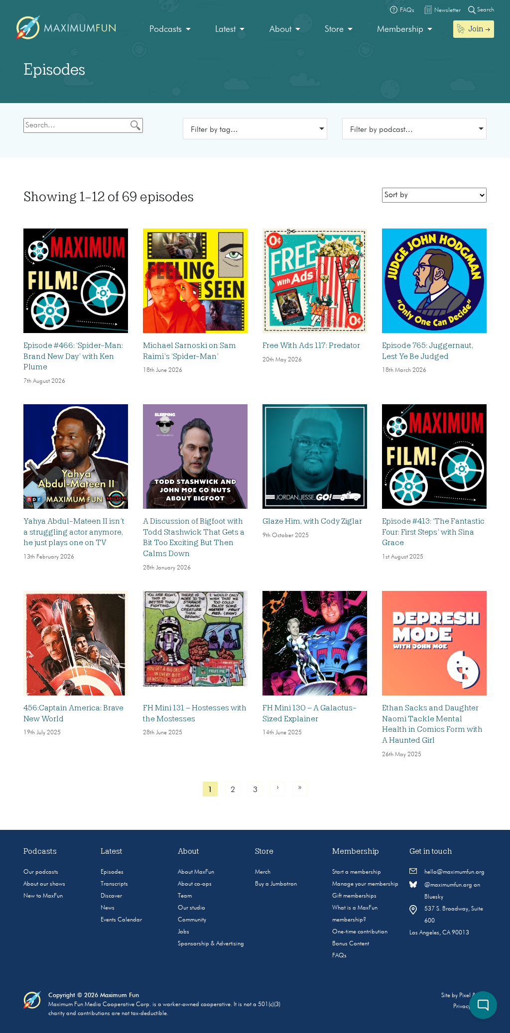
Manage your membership (365, 884)
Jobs (183, 932)
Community (192, 920)
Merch (262, 872)
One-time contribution (359, 932)
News (108, 908)
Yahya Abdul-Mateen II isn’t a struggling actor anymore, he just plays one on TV (74, 532)
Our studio (191, 908)
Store (334, 29)
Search (485, 10)
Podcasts (165, 29)
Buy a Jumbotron (276, 884)
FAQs (339, 956)
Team (185, 896)
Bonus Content (350, 944)
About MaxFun (196, 872)
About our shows (44, 884)
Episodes (112, 872)
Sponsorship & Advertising (211, 944)
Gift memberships (354, 896)
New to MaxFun (43, 896)
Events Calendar (121, 920)
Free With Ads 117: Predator (311, 345)
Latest (225, 29)
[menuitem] (170, 29)
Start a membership (356, 872)
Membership (400, 29)
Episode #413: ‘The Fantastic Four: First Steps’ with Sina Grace (433, 532)
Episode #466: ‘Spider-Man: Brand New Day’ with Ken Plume (73, 356)
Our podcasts (40, 872)
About (280, 29)
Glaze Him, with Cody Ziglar (312, 521)
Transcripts (114, 884)
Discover (111, 896)
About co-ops (195, 884)
